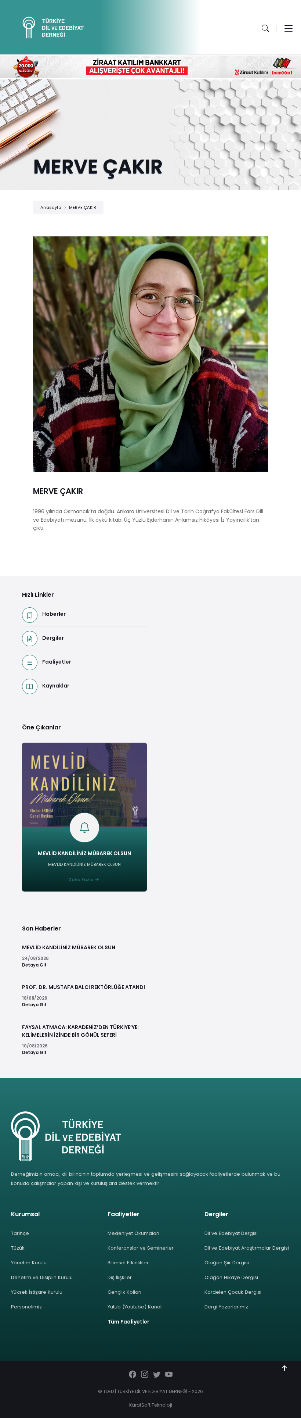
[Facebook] (132, 1375)
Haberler (54, 614)
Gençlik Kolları (124, 1292)
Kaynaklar (55, 685)
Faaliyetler (56, 661)
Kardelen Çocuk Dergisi (232, 1292)
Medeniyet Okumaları (133, 1233)
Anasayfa (50, 207)
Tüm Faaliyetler (128, 1321)
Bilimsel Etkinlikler (128, 1262)
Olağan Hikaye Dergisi (231, 1277)
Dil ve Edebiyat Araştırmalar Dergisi (246, 1247)
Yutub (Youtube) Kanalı (135, 1306)
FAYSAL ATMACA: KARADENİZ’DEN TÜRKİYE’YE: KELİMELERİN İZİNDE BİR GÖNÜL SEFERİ (80, 1031)
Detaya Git (34, 965)
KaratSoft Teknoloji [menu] (150, 1405)
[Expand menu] (288, 28)
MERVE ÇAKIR (82, 207)
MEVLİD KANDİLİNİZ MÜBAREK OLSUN (84, 853)
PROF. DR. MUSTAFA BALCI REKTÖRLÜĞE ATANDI (83, 987)
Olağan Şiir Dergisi (226, 1262)
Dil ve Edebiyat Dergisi (231, 1233)
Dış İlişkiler (120, 1277)
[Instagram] (144, 1375)
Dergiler (53, 638)
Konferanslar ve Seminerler (141, 1247)
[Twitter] (156, 1375)
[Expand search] (265, 28)
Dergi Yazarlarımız (226, 1306)
